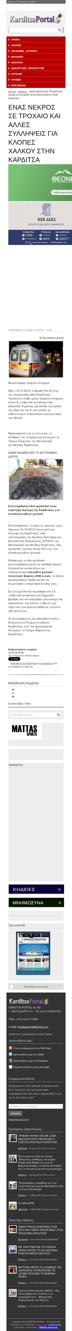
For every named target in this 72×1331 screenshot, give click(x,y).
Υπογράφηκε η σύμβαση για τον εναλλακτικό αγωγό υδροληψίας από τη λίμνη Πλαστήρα (40, 1186)
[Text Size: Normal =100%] (13, 696)
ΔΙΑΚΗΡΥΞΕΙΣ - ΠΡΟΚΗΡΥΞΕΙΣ (27, 68)
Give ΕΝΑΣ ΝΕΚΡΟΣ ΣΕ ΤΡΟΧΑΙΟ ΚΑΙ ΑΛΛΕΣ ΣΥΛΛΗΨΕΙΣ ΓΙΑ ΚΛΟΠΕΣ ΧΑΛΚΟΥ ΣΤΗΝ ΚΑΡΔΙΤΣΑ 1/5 (9, 652)
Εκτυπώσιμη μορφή (53, 337)
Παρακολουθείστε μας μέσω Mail (31, 1066)
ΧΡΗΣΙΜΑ (16, 79)
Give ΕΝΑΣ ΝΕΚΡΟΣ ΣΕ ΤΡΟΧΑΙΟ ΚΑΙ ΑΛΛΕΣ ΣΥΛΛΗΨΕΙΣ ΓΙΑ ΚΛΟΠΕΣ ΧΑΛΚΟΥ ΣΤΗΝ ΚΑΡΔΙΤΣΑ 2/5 (13, 652)
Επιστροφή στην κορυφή (36, 986)
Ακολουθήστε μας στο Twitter (28, 1054)
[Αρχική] (36, 17)
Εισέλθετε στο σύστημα (24, 663)
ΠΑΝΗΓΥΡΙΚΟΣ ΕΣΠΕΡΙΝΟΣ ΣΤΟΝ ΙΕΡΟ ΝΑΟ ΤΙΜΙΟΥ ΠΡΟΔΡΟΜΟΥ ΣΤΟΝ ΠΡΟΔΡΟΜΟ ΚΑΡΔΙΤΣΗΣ (40, 1230)
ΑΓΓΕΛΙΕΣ (16, 74)
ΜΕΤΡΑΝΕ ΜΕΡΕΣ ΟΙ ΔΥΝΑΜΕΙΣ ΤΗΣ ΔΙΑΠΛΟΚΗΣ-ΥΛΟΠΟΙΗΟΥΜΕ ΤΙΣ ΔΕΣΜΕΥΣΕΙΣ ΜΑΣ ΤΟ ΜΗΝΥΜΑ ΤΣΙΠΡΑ (39, 1271)
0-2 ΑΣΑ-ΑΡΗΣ (26, 1203)
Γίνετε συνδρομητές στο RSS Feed (32, 1048)
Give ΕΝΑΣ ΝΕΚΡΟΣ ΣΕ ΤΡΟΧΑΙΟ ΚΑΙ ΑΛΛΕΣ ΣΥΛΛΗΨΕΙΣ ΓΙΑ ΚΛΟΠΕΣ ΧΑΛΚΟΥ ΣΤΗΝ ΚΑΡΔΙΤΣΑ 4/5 (19, 652)
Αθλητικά (22, 1148)
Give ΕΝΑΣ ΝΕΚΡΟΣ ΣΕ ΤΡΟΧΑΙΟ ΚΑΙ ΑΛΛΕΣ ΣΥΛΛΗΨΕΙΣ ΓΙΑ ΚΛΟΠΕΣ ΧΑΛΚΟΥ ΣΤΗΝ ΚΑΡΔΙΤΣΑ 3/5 (16, 652)
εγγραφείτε (46, 663)
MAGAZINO (17, 56)
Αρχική (12, 91)
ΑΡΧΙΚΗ (15, 39)
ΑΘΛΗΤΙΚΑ (17, 62)
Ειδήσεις (22, 91)
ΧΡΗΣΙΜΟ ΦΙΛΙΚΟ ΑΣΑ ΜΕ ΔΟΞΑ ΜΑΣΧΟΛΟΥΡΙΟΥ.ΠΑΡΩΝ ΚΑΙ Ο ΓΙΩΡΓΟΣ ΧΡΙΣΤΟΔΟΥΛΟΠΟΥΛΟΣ (37, 1139)
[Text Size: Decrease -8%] (13, 693)
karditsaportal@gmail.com (33, 1027)
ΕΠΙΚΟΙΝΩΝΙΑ (18, 85)
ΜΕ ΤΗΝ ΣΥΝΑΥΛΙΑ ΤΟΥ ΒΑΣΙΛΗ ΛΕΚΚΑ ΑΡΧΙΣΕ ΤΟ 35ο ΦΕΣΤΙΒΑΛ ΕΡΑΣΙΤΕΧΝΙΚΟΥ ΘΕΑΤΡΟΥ (38, 1250)
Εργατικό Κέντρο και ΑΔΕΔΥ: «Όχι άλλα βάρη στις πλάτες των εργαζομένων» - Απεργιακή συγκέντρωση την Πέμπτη (39, 1295)
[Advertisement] (36, 286)
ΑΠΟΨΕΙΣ (16, 45)
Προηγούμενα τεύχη (19, 1119)
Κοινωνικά (23, 1239)
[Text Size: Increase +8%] (13, 689)
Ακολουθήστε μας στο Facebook (30, 1060)
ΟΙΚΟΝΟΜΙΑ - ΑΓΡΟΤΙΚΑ (24, 51)
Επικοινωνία (55, 1324)
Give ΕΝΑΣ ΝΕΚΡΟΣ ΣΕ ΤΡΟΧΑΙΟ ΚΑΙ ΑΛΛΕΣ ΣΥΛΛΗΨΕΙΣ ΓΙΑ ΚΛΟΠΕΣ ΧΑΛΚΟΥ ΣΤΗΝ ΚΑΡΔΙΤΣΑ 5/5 (22, 652)
